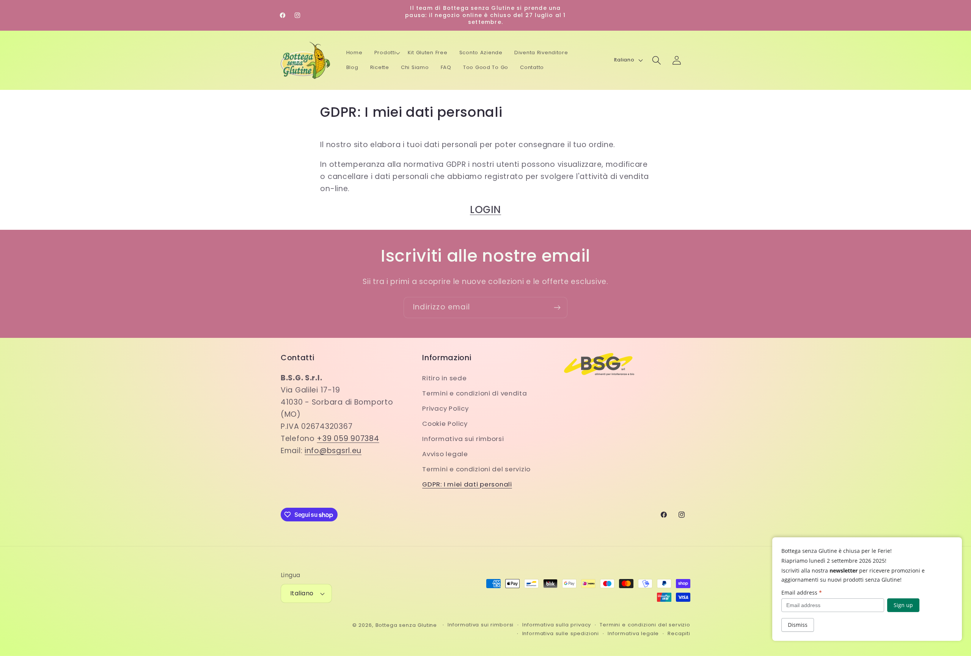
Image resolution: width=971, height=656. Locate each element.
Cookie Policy (444, 423)
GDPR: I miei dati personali (467, 484)
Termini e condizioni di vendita (474, 393)
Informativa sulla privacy (556, 624)
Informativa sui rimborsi (463, 438)
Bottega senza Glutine (406, 625)
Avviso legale (445, 453)
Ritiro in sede (444, 378)
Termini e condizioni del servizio (476, 469)
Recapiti (679, 633)
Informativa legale (633, 633)
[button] (387, 53)
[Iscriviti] (557, 307)
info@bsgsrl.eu (333, 451)
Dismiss (798, 624)
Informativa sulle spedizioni (560, 633)
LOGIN (485, 209)
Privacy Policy (445, 408)
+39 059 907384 (348, 438)
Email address (801, 592)
